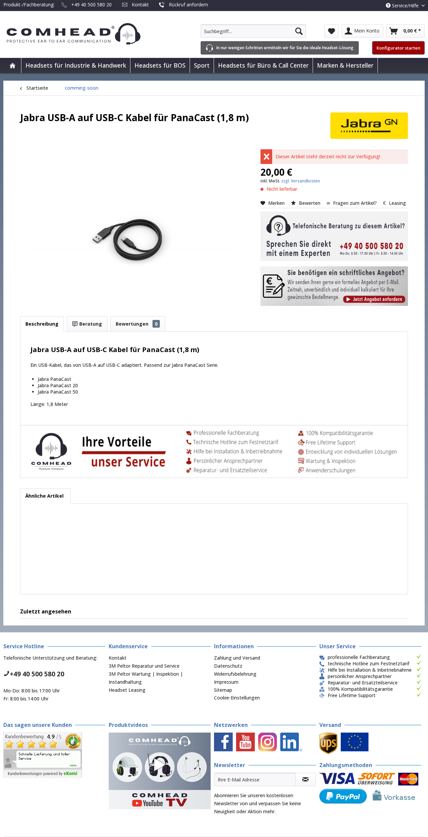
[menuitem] (253, 31)
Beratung (90, 324)
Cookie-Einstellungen (237, 697)
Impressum (226, 682)
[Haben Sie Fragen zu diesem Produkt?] (334, 236)
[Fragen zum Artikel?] (334, 286)
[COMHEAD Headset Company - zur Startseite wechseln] (84, 34)
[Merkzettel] (331, 31)
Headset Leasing (127, 690)
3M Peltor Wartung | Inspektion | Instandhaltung (146, 678)
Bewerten (310, 203)
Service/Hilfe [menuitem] (405, 5)
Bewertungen (136, 324)
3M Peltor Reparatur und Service (144, 666)
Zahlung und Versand (237, 658)
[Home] (12, 65)
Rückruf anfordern (188, 4)
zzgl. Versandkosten (300, 181)
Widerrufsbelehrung (235, 674)
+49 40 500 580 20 (91, 4)
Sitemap (223, 690)
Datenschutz (228, 666)
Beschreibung (42, 324)
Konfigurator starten (398, 48)
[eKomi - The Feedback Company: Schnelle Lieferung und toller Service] (54, 755)
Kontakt (140, 4)
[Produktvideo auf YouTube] (160, 771)
